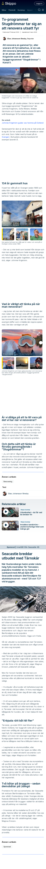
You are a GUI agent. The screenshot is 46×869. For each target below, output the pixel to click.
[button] (40, 214)
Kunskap (21, 10)
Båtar (4, 10)
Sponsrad (7, 847)
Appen (30, 10)
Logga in (39, 3)
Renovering (8, 481)
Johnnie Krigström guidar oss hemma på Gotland (22, 123)
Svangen (5, 137)
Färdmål (11, 10)
